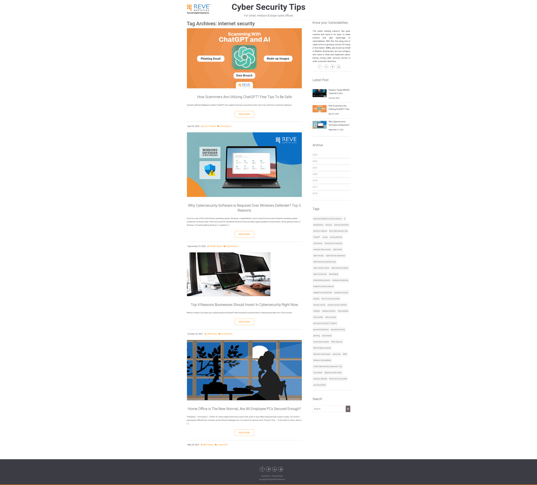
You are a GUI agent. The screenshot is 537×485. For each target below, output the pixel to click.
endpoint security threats (322, 293)
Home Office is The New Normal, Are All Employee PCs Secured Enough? (244, 409)
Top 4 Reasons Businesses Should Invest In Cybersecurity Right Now (244, 305)
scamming (336, 354)
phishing (316, 336)
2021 (315, 167)
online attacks (343, 311)
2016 (315, 193)
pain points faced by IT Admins (325, 323)
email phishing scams (321, 280)
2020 (315, 174)
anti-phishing (318, 225)
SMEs (345, 354)
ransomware (327, 336)
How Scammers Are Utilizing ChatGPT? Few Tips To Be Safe (244, 97)
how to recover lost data (330, 299)
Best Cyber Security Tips (338, 231)
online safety (318, 317)
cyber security (318, 256)
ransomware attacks (321, 342)
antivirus (328, 225)
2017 (315, 187)
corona (325, 237)
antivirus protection (341, 225)
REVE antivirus (336, 342)
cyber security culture (321, 268)
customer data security (322, 249)
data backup (333, 274)
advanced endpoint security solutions (327, 219)
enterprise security (341, 293)
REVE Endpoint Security (322, 348)
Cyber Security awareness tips (324, 262)
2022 (315, 161)
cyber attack (337, 249)
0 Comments (225, 126)
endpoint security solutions (323, 286)
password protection (321, 330)
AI (344, 219)
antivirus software (320, 231)
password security (338, 330)
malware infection (328, 311)
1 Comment (222, 445)
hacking (316, 299)
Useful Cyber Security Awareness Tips (327, 366)
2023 (315, 155)
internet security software (337, 305)
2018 (315, 180)
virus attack (317, 373)
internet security (319, 305)
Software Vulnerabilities (322, 360)
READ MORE (244, 114)
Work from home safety (338, 379)
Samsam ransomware (321, 354)
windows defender (320, 379)
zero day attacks (319, 385)
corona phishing (336, 237)
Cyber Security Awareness (335, 256)
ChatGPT (316, 237)
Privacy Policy (277, 476)
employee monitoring (340, 280)
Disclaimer (265, 476)
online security (330, 317)
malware (316, 311)
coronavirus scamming (333, 243)
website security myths (333, 373)
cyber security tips (320, 274)
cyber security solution (339, 268)
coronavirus (317, 243)
